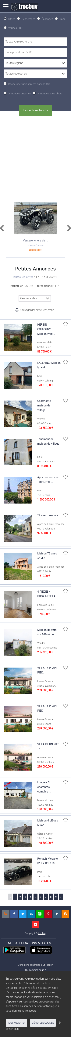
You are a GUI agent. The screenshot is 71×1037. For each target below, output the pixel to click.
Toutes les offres (23, 277)
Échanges (47, 19)
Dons (62, 19)
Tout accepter (16, 1023)
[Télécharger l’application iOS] (42, 950)
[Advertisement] (35, 156)
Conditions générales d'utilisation (35, 965)
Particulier (16, 286)
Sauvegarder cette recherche (37, 310)
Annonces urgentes (19, 93)
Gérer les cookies (43, 1023)
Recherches (28, 19)
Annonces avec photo (49, 93)
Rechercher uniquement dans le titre (29, 84)
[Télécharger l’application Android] (16, 950)
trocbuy (42, 933)
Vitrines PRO (15, 28)
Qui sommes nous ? (35, 970)
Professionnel (44, 286)
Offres (11, 19)
